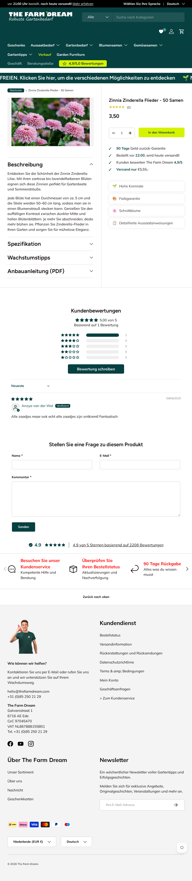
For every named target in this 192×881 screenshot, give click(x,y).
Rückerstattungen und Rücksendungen (131, 653)
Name (16, 455)
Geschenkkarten (20, 799)
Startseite (16, 90)
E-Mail (104, 455)
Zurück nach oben (96, 597)
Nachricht (15, 790)
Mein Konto (109, 680)
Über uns (14, 781)
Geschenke (16, 45)
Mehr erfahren (83, 4)
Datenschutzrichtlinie (117, 662)
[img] (22, 399)
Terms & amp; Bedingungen (122, 671)
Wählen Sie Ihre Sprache (141, 4)
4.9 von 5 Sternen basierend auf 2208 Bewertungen (118, 545)
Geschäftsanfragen (115, 689)
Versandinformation (116, 644)
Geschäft (14, 63)
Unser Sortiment (20, 772)
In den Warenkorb (161, 132)
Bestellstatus (110, 635)
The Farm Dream (28, 864)
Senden (23, 527)
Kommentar (20, 477)
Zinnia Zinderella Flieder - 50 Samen (51, 90)
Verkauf (44, 54)
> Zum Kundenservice (117, 698)
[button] (70, 335)
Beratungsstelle (40, 63)
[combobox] (133, 17)
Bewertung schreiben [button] (96, 369)
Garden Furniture (71, 54)
